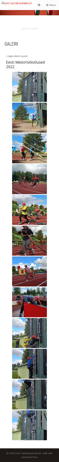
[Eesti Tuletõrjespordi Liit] (16, 5)
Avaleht (25, 28)
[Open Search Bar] (39, 5)
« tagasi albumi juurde (17, 56)
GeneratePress (29, 457)
